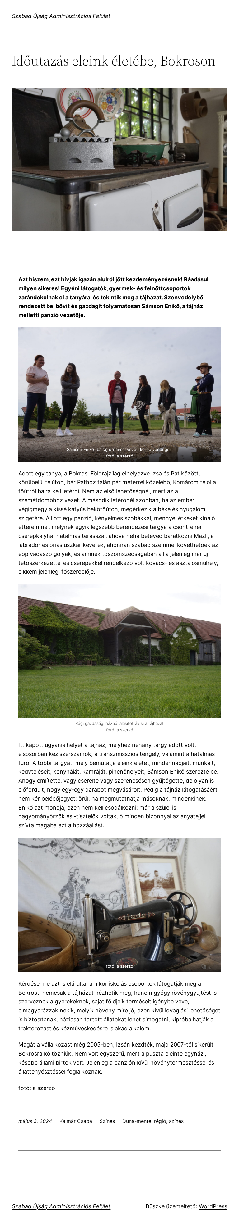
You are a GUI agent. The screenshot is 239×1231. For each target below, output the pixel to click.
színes (176, 1121)
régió (160, 1121)
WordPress (213, 1206)
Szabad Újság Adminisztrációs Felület (61, 16)
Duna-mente (136, 1121)
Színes (107, 1121)
